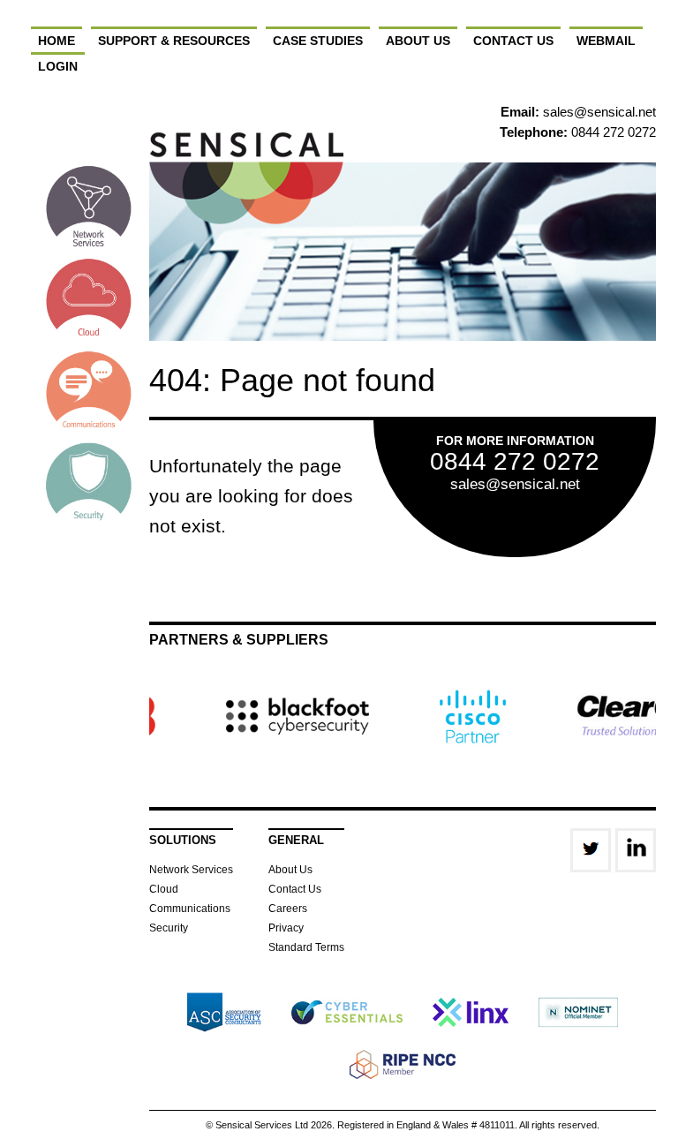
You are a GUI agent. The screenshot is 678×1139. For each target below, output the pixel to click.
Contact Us (513, 41)
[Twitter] (590, 850)
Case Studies (318, 41)
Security (168, 928)
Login (58, 66)
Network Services (191, 870)
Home (56, 41)
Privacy (286, 928)
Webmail (606, 41)
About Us (418, 41)
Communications (189, 908)
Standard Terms (306, 947)
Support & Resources (174, 41)
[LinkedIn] (635, 850)
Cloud (163, 889)
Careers (287, 908)
